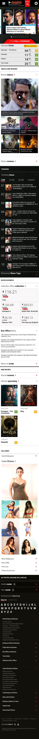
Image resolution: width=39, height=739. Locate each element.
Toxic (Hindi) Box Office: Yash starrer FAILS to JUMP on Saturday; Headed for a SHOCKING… (24, 195)
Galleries (5, 451)
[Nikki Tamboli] (10, 546)
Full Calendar (31, 46)
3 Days (31, 180)
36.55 (8, 317)
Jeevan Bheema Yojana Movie (11, 628)
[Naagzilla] (9, 426)
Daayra (3, 59)
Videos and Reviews (9, 69)
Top (6, 656)
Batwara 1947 (7, 322)
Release (7, 45)
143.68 (9, 305)
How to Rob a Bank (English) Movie (13, 624)
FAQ (15, 720)
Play (20, 97)
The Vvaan (4, 63)
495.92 (28, 305)
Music (7, 161)
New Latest (9, 697)
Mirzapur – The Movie (8, 50)
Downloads (9, 710)
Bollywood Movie (11, 643)
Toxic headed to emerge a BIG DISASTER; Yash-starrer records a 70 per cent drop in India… (24, 221)
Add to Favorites (16, 386)
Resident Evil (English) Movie (11, 640)
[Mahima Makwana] (20, 482)
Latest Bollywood (10, 668)
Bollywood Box (9, 660)
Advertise (9, 719)
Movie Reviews (7, 687)
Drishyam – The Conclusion (7, 412)
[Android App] (15, 724)
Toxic (4, 300)
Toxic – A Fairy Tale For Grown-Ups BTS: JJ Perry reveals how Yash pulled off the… (24, 213)
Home (3, 719)
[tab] (19, 456)
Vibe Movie (6, 636)
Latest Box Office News (9, 675)
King (22, 411)
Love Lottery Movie (8, 638)
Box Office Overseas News (10, 681)
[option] (19, 22)
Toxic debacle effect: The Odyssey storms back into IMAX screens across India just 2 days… (25, 257)
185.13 (28, 317)
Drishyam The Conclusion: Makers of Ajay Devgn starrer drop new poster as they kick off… (24, 265)
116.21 (10, 292)
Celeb (8, 461)
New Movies (6, 370)
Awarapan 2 (6, 311)
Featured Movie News (9, 673)
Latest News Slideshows (10, 683)
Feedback (26, 719)
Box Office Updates (8, 677)
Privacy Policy (17, 719)
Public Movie (10, 647)
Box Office (9, 652)
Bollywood (11, 701)
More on (7, 363)
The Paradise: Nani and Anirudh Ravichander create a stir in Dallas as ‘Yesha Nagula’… (24, 186)
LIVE (3, 180)
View (20, 41)
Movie (7, 75)
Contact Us (33, 719)
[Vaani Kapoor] (10, 509)
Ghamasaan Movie (8, 634)
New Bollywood (10, 619)
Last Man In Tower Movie (10, 630)
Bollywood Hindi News (9, 689)
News (8, 331)
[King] (28, 395)
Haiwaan (4, 54)
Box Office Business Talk (10, 679)
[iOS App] (18, 724)
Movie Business (7, 280)
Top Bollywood (10, 693)
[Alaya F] (10, 527)
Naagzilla (4, 442)
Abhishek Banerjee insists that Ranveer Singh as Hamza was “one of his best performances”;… (25, 239)
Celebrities (12, 600)
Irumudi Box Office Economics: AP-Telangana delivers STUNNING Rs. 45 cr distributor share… (25, 204)
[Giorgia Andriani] (28, 509)
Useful (6, 706)
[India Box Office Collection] (14, 284)
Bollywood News (28, 25)
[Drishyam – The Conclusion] (9, 395)
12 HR (11, 180)
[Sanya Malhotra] (28, 546)
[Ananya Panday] (28, 527)
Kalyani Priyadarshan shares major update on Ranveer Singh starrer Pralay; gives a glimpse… (23, 230)
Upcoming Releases (8, 685)
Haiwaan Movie (7, 632)
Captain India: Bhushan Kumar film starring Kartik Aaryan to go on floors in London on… (24, 248)
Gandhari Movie (7, 621)
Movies (9, 381)
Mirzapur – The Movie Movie (11, 626)
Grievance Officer (8, 720)
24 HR (21, 180)
